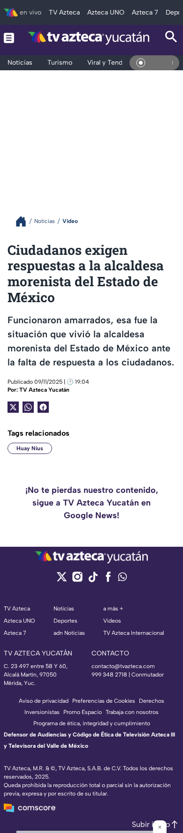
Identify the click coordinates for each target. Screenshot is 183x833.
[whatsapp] (122, 578)
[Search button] (171, 38)
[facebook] (108, 579)
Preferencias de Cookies (103, 701)
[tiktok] (93, 579)
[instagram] (77, 579)
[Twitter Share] (13, 407)
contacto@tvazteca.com (123, 666)
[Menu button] (9, 38)
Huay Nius (29, 448)
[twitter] (62, 579)
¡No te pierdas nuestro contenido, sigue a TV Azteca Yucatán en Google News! (91, 503)
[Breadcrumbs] (24, 221)
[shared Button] (28, 407)
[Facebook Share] (43, 407)
